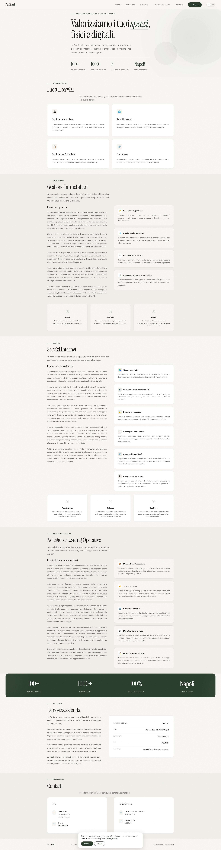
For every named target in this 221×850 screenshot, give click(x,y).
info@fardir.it (63, 826)
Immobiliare (131, 5)
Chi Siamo (179, 5)
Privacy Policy (111, 839)
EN (213, 5)
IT (208, 5)
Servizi (118, 5)
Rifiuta (99, 844)
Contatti (195, 5)
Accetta (87, 844)
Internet (144, 5)
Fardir (10, 4)
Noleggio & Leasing (162, 5)
